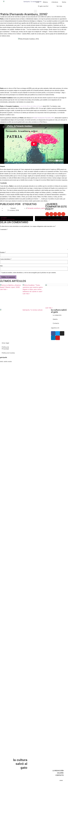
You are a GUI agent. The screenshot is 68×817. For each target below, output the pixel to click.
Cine (37, 2)
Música (45, 2)
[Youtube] (57, 338)
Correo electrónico (5, 259)
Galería (55, 319)
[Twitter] (57, 333)
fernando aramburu (34, 208)
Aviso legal (5, 343)
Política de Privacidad (5, 348)
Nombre (3, 252)
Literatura (55, 2)
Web (1, 266)
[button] (35, 11)
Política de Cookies (8, 353)
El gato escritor (43, 6)
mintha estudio (8, 361)
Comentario (4, 229)
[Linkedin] (53, 338)
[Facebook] (53, 333)
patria (43, 208)
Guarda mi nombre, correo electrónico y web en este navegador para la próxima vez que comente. (29, 272)
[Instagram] (62, 333)
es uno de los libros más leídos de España (30, 106)
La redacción (57, 315)
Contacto (56, 323)
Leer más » (3, 289)
